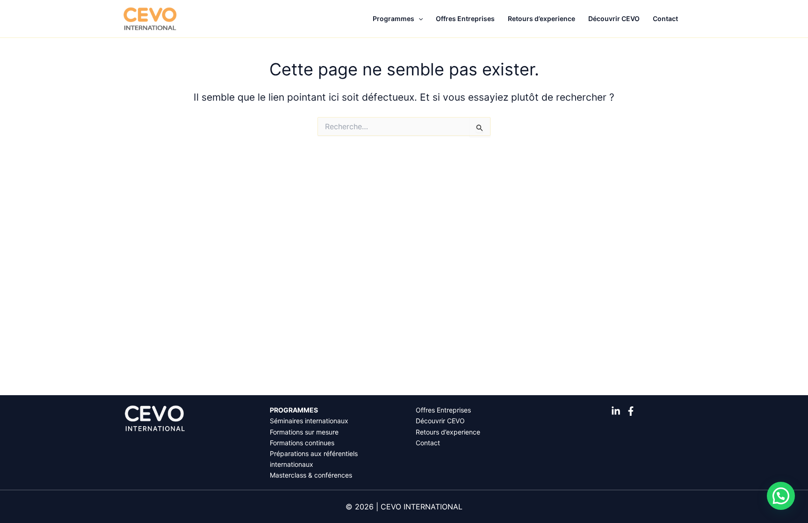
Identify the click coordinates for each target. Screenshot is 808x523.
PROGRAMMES (294, 410)
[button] (418, 18)
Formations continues (302, 443)
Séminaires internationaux (309, 421)
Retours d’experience (541, 18)
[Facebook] (630, 411)
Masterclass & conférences (311, 475)
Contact (665, 18)
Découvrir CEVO (614, 18)
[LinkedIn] (615, 411)
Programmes (393, 18)
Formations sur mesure (304, 432)
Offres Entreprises (465, 18)
